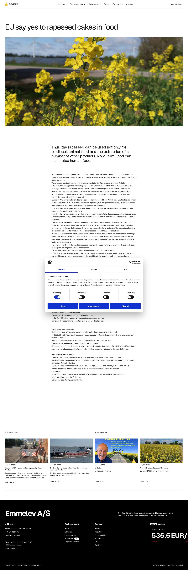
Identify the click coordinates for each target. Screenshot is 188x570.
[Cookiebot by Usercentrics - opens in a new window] (131, 262)
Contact (129, 4)
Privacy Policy (10, 565)
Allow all (125, 306)
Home (97, 528)
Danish (180, 4)
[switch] (82, 297)
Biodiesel (69, 528)
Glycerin (68, 532)
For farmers (118, 4)
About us (61, 4)
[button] (77, 4)
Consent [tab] (61, 269)
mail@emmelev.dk (12, 535)
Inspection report (35, 565)
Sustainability (94, 4)
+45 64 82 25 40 (12, 532)
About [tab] (126, 269)
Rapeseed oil (70, 535)
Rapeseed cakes (72, 542)
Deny (63, 306)
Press (106, 4)
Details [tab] (94, 269)
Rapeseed (71, 538)
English (174, 4)
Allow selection (94, 306)
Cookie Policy (22, 565)
